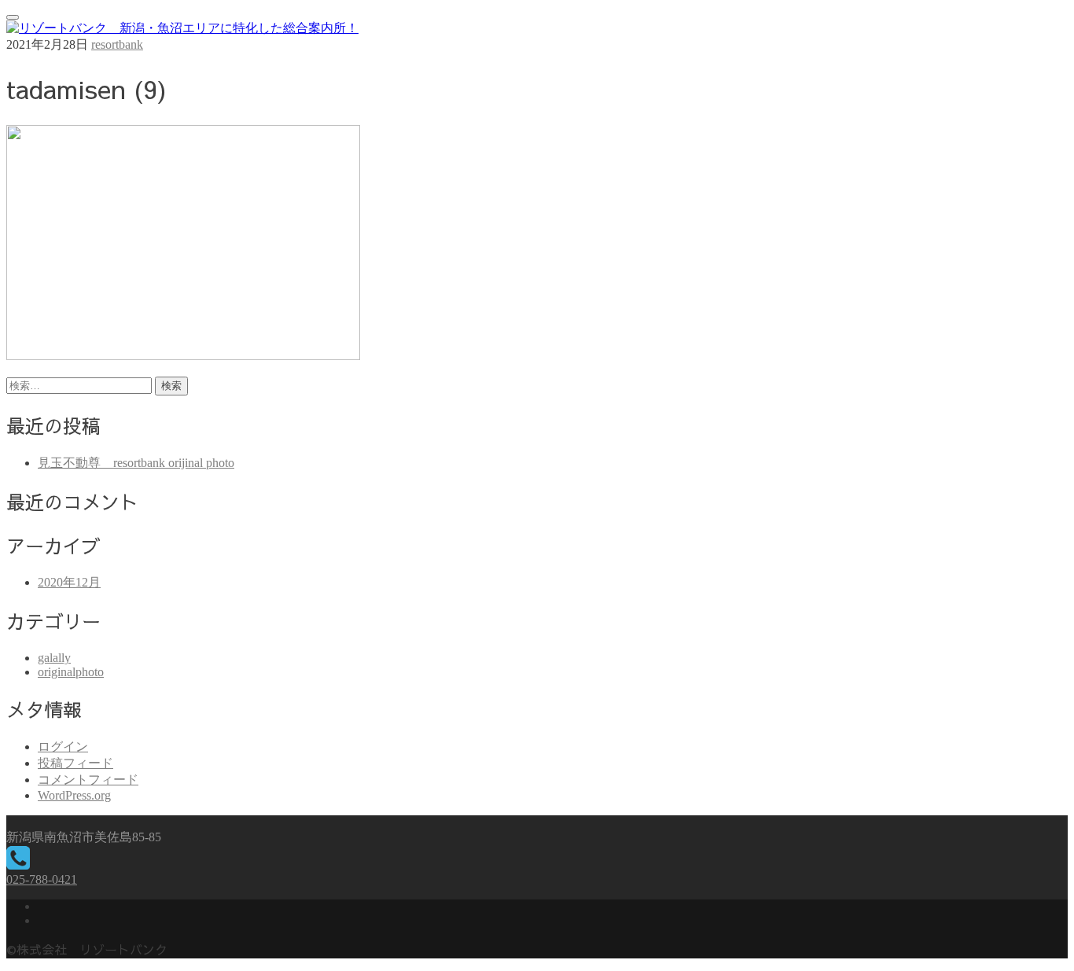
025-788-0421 (41, 879)
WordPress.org (74, 795)
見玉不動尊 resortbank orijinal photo (136, 462)
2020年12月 (69, 582)
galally (54, 657)
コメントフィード (88, 779)
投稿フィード (75, 763)
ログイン (63, 746)
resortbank (117, 44)
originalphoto (71, 672)
